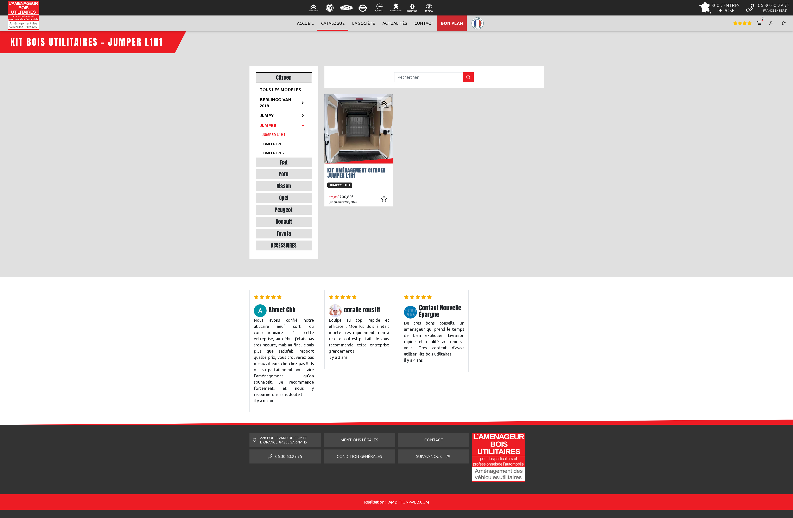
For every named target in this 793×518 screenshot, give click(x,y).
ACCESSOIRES (284, 245)
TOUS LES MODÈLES (280, 89)
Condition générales (359, 456)
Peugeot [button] (284, 210)
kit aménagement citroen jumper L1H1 (356, 173)
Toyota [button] (284, 233)
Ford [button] (283, 174)
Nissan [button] (284, 186)
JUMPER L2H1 (273, 144)
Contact (433, 439)
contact (423, 23)
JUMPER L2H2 (273, 153)
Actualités (394, 23)
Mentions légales (359, 439)
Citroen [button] (284, 77)
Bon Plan (452, 23)
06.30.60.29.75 (288, 456)
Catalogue (333, 23)
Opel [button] (283, 198)
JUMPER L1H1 (273, 135)
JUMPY (267, 115)
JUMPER (268, 125)
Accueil (305, 23)
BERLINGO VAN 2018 (275, 102)
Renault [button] (284, 221)
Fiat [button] (284, 162)
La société (363, 23)
